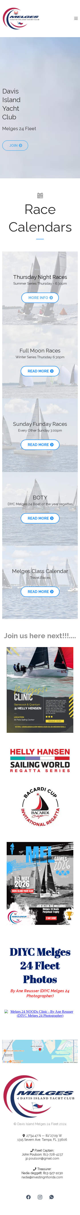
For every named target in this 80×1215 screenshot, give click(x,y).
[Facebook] (28, 1197)
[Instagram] (40, 1197)
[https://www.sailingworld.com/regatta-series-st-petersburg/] (40, 760)
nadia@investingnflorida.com (42, 1177)
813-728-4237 (52, 1154)
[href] (40, 1051)
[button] (76, 18)
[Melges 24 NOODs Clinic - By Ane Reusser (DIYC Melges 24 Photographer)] (40, 1013)
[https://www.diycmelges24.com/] (21, 18)
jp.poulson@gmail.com (42, 1158)
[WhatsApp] (51, 1197)
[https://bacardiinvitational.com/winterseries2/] (40, 808)
